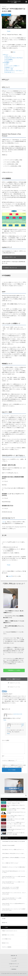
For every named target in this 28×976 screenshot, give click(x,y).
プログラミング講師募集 (6, 947)
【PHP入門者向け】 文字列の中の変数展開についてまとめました (13, 858)
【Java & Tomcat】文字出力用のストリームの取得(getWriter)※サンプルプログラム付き (11, 899)
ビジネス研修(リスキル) (6, 938)
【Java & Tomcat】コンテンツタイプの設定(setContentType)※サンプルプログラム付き (10, 888)
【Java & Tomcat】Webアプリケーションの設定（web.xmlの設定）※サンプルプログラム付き (13, 877)
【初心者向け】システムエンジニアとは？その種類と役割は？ (14, 867)
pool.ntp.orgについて (9, 72)
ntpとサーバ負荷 (8, 68)
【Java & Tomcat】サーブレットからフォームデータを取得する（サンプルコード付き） (13, 909)
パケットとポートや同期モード (11, 65)
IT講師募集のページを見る (14, 670)
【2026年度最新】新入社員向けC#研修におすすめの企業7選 (13, 841)
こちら (3, 521)
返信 (5, 720)
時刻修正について (9, 67)
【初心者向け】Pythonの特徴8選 (8, 845)
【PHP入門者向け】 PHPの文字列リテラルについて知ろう (13, 853)
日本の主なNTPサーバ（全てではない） (13, 70)
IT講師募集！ (14, 969)
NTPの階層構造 (8, 59)
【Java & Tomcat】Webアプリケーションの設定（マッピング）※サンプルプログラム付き (13, 882)
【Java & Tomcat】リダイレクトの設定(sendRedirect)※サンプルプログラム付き (13, 904)
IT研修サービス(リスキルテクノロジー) (9, 930)
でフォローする (15, 682)
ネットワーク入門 (14, 966)
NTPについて (8, 56)
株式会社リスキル (5, 942)
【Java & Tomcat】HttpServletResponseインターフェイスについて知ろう (13, 872)
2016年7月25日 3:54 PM (17, 714)
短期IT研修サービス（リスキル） (8, 934)
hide (14, 52)
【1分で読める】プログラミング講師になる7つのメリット (13, 849)
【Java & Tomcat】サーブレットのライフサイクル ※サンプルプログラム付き (13, 893)
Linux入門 (6, 14)
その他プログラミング (14, 963)
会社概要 (3, 918)
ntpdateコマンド (8, 61)
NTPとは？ (5, 54)
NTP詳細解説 (6, 62)
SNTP (6, 64)
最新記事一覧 (4, 922)
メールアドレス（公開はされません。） (9, 760)
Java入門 (14, 958)
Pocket (8, 31)
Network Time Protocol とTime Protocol (13, 57)
